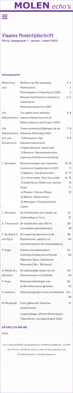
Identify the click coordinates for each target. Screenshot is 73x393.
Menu (36, 17)
